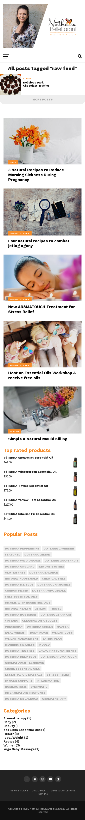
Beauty (9, 726)
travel (55, 608)
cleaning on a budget (40, 620)
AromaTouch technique (24, 662)
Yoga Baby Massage (19, 749)
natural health (18, 608)
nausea (62, 626)
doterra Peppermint (22, 548)
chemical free (54, 578)
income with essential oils (28, 602)
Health (9, 734)
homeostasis (16, 686)
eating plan (52, 638)
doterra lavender (59, 548)
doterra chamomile (54, 584)
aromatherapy (54, 698)
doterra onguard (19, 566)
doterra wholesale (49, 590)
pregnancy (14, 626)
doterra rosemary (21, 614)
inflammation (48, 680)
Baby (7, 722)
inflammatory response (25, 692)
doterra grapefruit (61, 560)
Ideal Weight (14, 737)
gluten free (15, 572)
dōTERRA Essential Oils (22, 730)
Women (9, 745)
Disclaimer (39, 790)
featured (12, 554)
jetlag (40, 608)
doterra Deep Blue (21, 656)
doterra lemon (37, 554)
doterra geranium (55, 614)
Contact (44, 794)
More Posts (42, 99)
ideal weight (15, 632)
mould (44, 644)
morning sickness (20, 644)
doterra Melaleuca (21, 698)
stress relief (58, 674)
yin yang (11, 620)
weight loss (62, 632)
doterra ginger (40, 626)
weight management (22, 638)
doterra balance (43, 572)
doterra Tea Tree (19, 650)
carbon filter (16, 590)
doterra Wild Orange (23, 560)
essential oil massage (23, 674)
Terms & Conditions (62, 790)
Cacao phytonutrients (57, 650)
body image (39, 632)
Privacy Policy (19, 790)
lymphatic (39, 686)
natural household (21, 578)
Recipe (9, 741)
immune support (19, 680)
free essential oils (21, 596)
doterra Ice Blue (19, 584)
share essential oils (22, 668)
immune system (51, 566)
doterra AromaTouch (58, 656)
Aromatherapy (15, 718)
